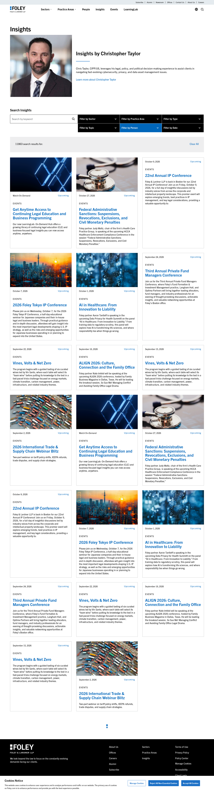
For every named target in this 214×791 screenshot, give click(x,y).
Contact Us (180, 2)
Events (114, 9)
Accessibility (181, 769)
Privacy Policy (182, 752)
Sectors (45, 9)
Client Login (181, 775)
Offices (169, 2)
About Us (191, 2)
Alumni (149, 2)
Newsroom (160, 2)
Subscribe (139, 2)
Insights (100, 9)
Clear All (194, 144)
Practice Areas (66, 9)
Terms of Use (181, 746)
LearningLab (131, 9)
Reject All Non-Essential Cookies (163, 783)
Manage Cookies (137, 783)
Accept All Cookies (190, 783)
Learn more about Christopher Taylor (96, 79)
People (86, 9)
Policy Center (181, 758)
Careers (201, 2)
